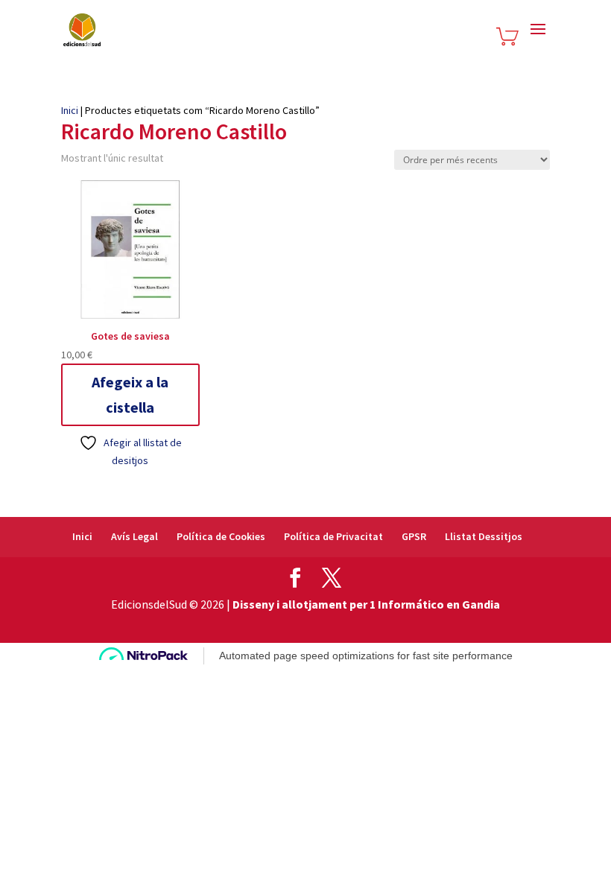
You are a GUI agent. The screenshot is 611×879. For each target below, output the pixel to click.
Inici (69, 110)
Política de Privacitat (333, 536)
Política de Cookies (221, 536)
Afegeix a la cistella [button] (130, 394)
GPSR (414, 536)
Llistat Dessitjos (483, 536)
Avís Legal (134, 536)
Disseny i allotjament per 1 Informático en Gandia (366, 604)
